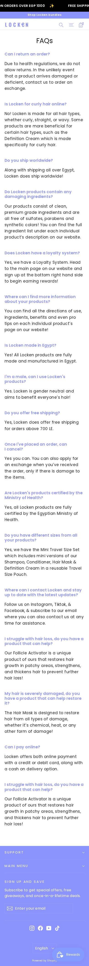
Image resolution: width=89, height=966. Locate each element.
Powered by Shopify (44, 960)
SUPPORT (14, 852)
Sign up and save (25, 881)
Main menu (16, 866)
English (41, 948)
